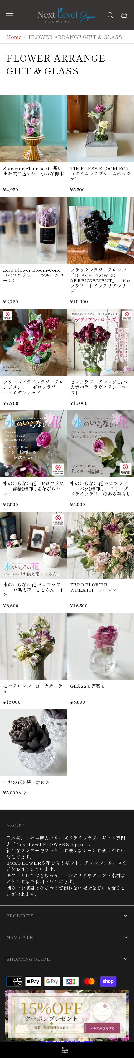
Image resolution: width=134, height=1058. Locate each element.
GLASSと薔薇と (87, 685)
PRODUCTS (20, 915)
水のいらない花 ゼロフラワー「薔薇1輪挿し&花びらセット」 (33, 488)
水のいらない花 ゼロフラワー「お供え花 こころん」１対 (33, 590)
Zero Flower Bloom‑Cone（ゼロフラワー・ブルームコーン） (33, 275)
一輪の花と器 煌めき (26, 782)
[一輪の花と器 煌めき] (33, 742)
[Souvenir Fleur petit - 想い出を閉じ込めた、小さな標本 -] (33, 128)
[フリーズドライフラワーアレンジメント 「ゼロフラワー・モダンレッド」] (33, 342)
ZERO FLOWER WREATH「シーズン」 (95, 587)
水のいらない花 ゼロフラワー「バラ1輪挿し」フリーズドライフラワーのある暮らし (100, 488)
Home (14, 36)
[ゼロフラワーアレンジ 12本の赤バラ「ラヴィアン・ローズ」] (100, 342)
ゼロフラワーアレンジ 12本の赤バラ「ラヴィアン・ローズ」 (100, 387)
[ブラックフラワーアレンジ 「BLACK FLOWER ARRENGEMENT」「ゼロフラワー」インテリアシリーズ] (100, 230)
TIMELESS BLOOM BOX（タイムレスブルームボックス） (100, 173)
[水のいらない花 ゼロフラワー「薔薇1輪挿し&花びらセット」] (33, 443)
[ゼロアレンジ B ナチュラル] (33, 646)
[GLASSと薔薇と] (100, 646)
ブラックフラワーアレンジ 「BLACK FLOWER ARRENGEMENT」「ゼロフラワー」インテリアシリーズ (100, 280)
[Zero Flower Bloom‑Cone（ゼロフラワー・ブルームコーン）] (33, 230)
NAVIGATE (19, 937)
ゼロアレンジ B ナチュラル (33, 688)
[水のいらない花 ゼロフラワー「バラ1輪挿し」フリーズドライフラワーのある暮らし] (100, 443)
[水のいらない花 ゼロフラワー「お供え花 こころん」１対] (33, 545)
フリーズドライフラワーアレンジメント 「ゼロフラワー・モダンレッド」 (33, 387)
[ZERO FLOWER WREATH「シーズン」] (100, 545)
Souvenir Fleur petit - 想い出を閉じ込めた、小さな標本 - (33, 173)
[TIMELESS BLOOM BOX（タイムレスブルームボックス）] (100, 128)
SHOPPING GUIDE (28, 958)
